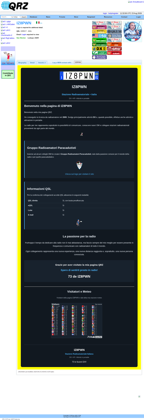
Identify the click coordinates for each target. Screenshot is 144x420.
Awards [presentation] (42, 63)
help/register (113, 13)
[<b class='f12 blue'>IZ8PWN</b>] (132, 41)
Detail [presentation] (32, 63)
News (48, 17)
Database (33, 17)
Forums (62, 17)
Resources (108, 17)
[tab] (22, 63)
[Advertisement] (78, 396)
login (105, 13)
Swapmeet (91, 17)
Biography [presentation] (22, 63)
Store (76, 17)
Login (138, 17)
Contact (124, 17)
